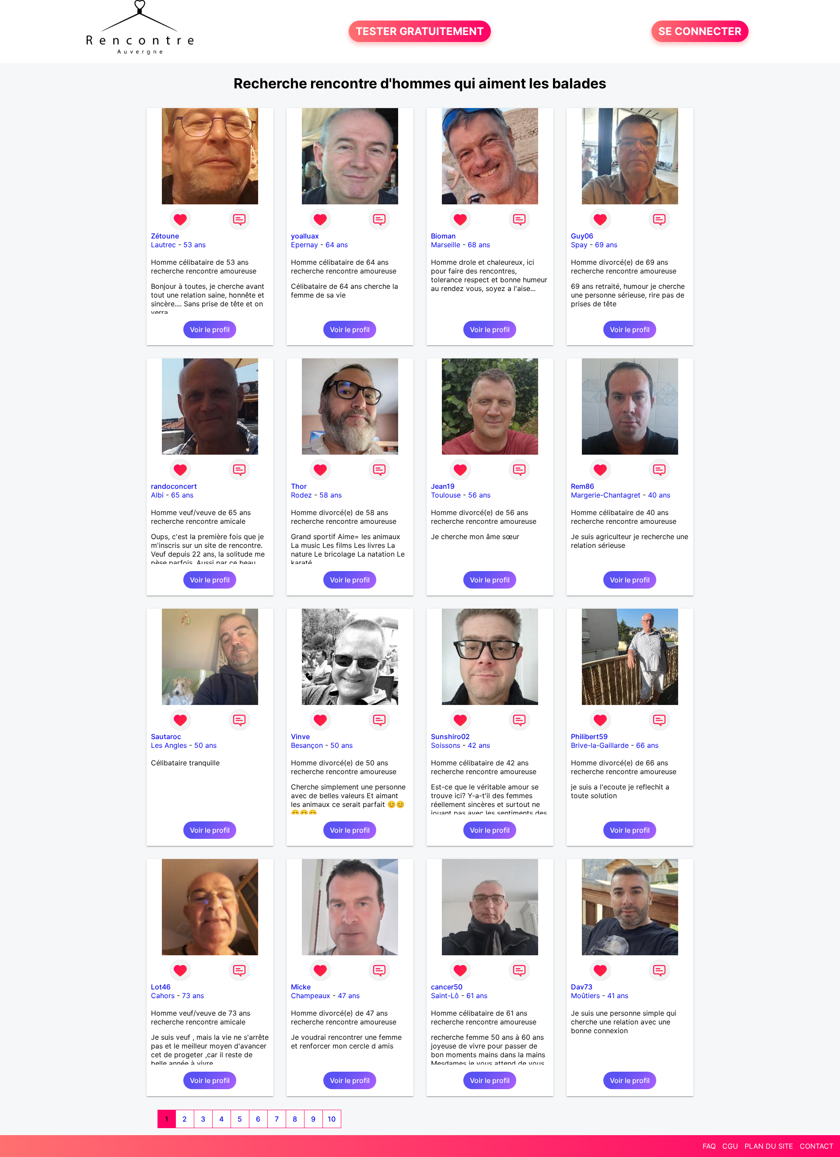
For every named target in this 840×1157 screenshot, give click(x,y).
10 (332, 1119)
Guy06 (582, 235)
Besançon (307, 745)
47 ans (349, 995)
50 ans (205, 745)
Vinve (300, 736)
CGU (730, 1146)
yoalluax (305, 235)
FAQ (709, 1146)
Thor (299, 486)
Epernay (304, 244)
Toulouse (446, 495)
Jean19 (443, 486)
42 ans (479, 745)
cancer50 (446, 986)
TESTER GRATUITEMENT (420, 31)
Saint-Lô (445, 995)
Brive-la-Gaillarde (600, 745)
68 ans (479, 244)
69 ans (606, 244)
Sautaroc (166, 736)
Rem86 (582, 486)
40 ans (659, 495)
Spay (579, 244)
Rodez (301, 495)
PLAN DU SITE (769, 1146)
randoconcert (174, 486)
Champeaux (310, 995)
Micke (301, 986)
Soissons (445, 745)
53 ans (194, 244)
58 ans (330, 495)
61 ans (476, 995)
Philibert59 (589, 736)
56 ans (479, 495)
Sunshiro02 (450, 736)
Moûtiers (585, 995)
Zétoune (165, 235)
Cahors (163, 995)
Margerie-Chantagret (605, 495)
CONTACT (816, 1146)
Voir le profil (210, 329)
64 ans (337, 244)
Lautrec (163, 244)
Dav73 (581, 986)
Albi (157, 495)
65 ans (182, 495)
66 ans (647, 745)
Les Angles (169, 745)
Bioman (443, 235)
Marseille (445, 244)
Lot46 (161, 986)
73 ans (193, 995)
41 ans (617, 995)
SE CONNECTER (700, 31)
